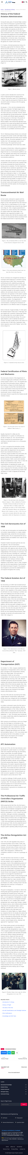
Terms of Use (6, 1149)
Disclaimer (19, 1146)
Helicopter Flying (14, 1091)
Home (2, 9)
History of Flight (7, 1005)
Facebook (4, 1052)
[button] (23, 2)
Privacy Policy (14, 1149)
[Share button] (17, 1052)
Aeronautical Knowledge (14, 1084)
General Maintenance (8, 1122)
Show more (24, 1067)
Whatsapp (13, 1053)
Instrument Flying (14, 1094)
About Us (13, 1146)
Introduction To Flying (10, 9)
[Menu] (2, 2)
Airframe (5, 1118)
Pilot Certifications (7, 1013)
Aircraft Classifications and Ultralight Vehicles (14, 1010)
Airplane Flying (14, 1087)
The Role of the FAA (8, 1007)
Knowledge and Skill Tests (9, 1016)
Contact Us (22, 1149)
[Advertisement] (14, 1032)
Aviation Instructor (14, 1089)
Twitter (9, 1053)
